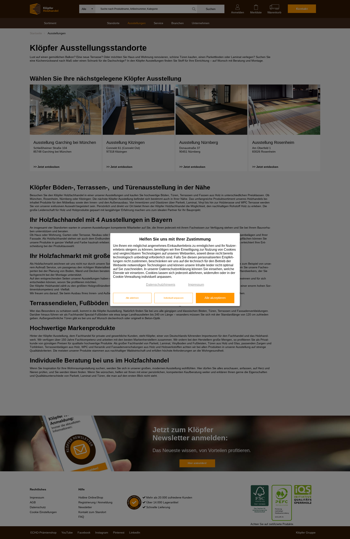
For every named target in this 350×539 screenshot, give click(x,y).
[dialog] (175, 269)
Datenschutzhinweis (160, 285)
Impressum (196, 285)
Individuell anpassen (174, 298)
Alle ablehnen (132, 298)
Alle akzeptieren (215, 297)
